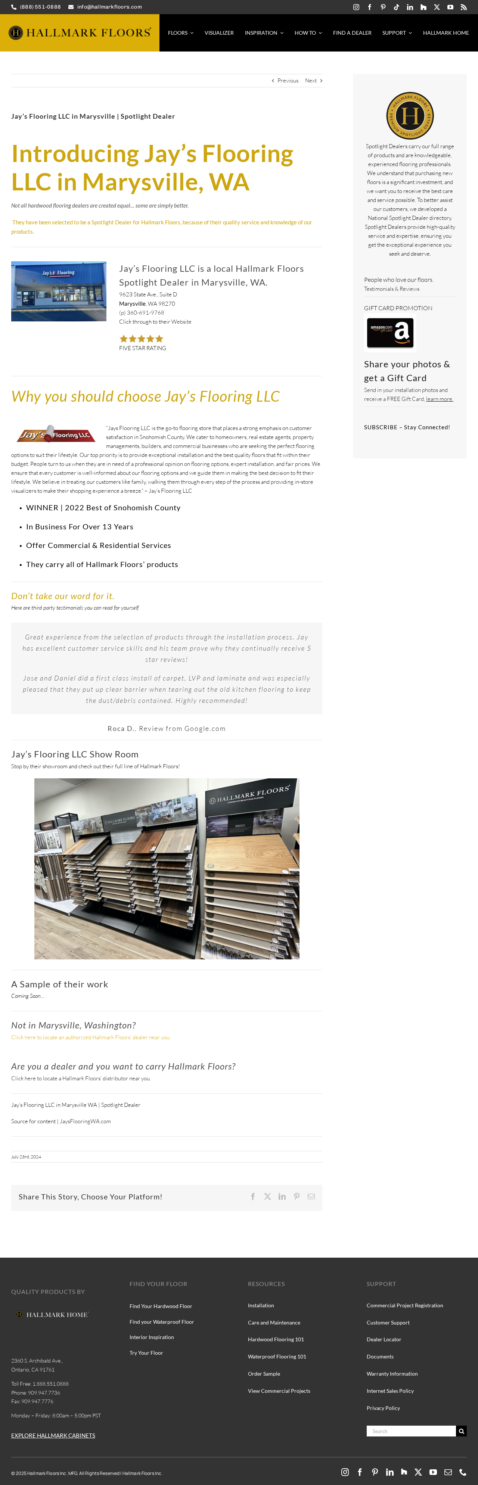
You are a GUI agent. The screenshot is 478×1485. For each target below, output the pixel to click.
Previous (287, 80)
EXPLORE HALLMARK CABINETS (53, 1435)
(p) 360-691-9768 (141, 312)
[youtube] (450, 7)
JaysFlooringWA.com (85, 1121)
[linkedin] (410, 7)
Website (181, 321)
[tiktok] (397, 7)
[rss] (464, 7)
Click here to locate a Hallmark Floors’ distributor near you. (81, 1078)
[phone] (463, 1472)
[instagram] (356, 7)
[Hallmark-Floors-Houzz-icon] (423, 7)
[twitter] (437, 7)
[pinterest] (383, 7)
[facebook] (370, 7)
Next (311, 80)
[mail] (448, 1472)
